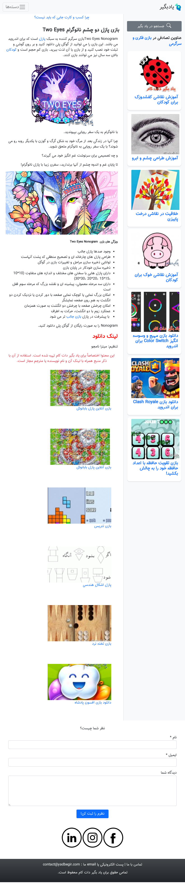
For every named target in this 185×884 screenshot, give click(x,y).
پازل (42, 39)
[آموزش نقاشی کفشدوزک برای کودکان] (154, 73)
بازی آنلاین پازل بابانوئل (93, 408)
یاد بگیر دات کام (90, 872)
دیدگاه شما (169, 773)
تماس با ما (134, 864)
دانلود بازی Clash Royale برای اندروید (155, 405)
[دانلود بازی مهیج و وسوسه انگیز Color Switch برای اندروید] (154, 312)
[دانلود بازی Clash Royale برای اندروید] (154, 378)
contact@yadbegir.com (61, 864)
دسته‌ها (12, 7)
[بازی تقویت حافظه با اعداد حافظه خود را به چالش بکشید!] (154, 439)
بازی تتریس (102, 526)
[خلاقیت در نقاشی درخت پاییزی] (154, 190)
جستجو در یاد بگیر (151, 26)
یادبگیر (167, 7)
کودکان (11, 50)
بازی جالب (73, 317)
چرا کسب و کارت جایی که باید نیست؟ (61, 17)
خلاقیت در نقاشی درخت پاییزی (157, 216)
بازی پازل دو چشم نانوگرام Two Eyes (81, 30)
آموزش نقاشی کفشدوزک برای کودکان (156, 100)
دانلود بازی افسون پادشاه (93, 703)
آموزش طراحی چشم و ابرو (155, 158)
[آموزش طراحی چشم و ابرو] (154, 134)
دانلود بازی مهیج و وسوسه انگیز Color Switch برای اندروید (155, 340)
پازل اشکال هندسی (97, 585)
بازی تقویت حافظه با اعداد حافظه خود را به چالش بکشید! (155, 468)
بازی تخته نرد (101, 644)
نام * (173, 737)
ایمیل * (171, 755)
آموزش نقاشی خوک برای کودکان (156, 277)
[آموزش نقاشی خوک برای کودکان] (154, 251)
